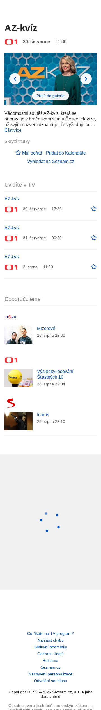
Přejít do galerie (50, 95)
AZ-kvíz (12, 199)
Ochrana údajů (50, 653)
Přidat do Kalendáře (66, 153)
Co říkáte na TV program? (50, 633)
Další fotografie (86, 78)
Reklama (50, 660)
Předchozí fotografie (14, 78)
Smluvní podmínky (50, 647)
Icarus (43, 414)
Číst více (13, 130)
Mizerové (46, 328)
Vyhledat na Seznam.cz (50, 161)
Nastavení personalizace (50, 674)
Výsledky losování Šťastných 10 (55, 374)
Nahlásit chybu (51, 640)
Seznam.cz (50, 667)
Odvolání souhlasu (50, 680)
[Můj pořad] (94, 209)
